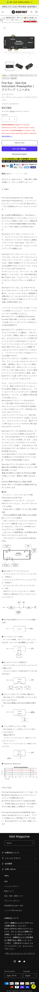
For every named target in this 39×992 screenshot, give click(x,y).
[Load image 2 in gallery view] (19, 66)
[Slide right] (36, 67)
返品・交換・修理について (13, 896)
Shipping (12, 111)
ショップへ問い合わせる (13, 910)
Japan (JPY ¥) (11, 975)
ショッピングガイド (11, 886)
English (27, 975)
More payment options (19, 154)
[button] (2, 12)
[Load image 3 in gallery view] (29, 66)
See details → (7, 136)
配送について (9, 891)
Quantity (5, 115)
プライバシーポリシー (12, 901)
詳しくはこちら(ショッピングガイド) (20, 953)
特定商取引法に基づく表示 (13, 905)
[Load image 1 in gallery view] (9, 66)
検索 (5, 881)
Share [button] (6, 189)
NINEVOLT (16, 991)
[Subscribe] (32, 843)
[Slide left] (2, 67)
